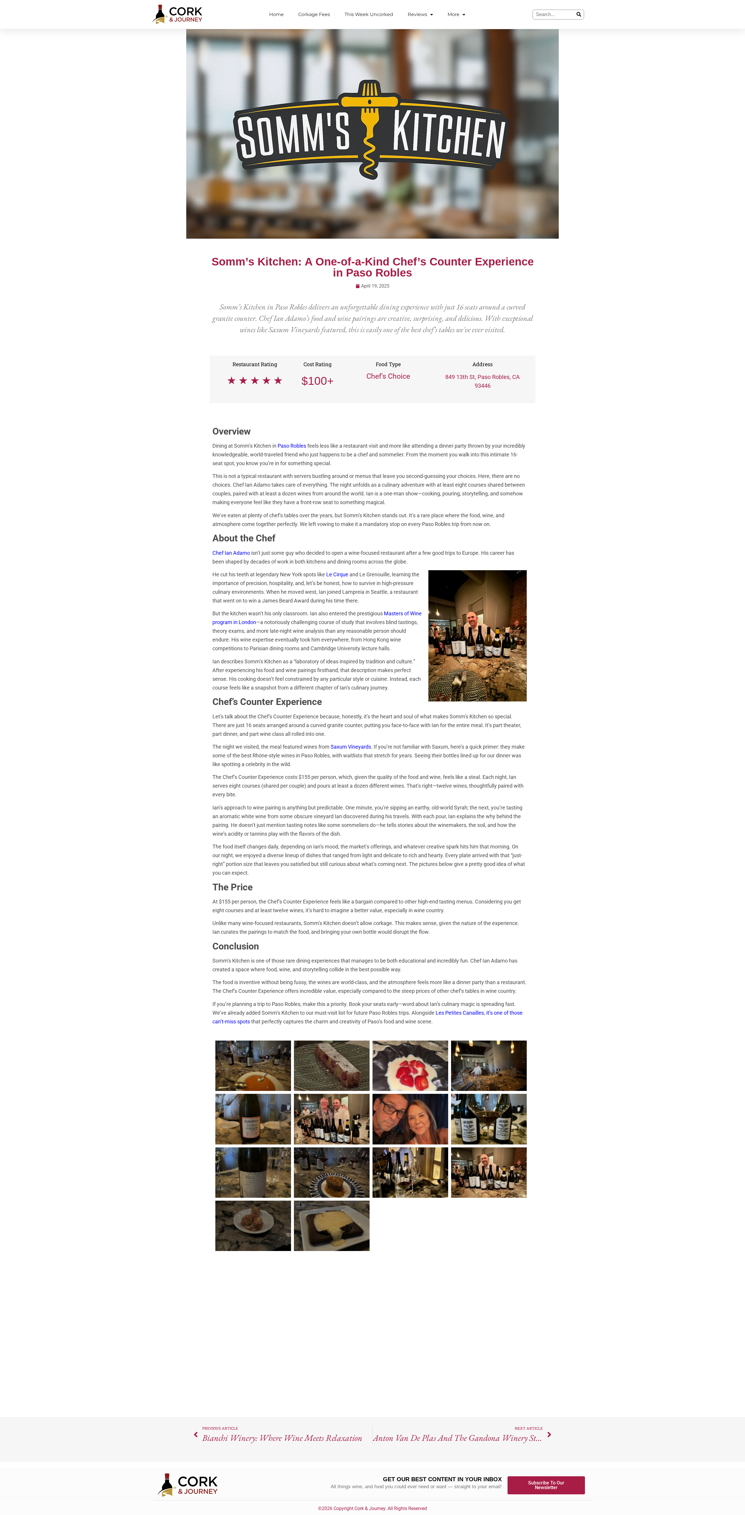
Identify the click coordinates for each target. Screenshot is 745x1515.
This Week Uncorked (369, 14)
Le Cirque (337, 574)
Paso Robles (292, 446)
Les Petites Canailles (460, 1013)
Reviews (417, 14)
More (454, 14)
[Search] (579, 14)
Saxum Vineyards (351, 747)
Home (276, 14)
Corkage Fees (314, 14)
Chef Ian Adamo (231, 553)
